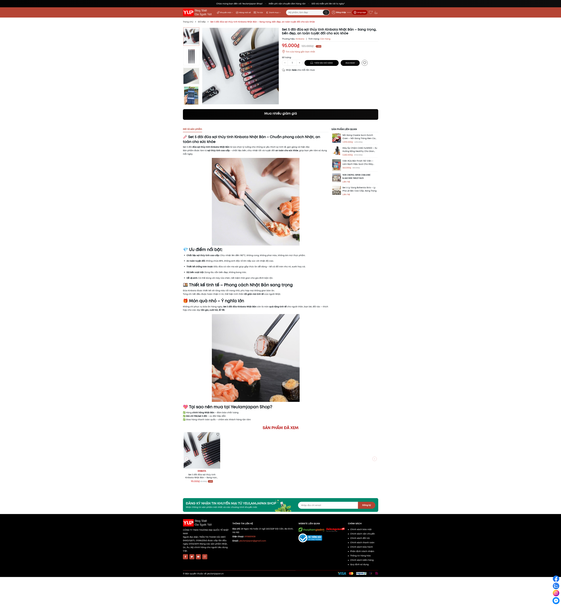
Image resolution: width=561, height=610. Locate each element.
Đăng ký (366, 505)
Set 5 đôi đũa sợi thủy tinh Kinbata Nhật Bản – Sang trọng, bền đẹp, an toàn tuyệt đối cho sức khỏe (201, 476)
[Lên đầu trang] (556, 607)
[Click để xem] (240, 66)
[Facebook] (185, 556)
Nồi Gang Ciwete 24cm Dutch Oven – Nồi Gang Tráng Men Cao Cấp (359, 137)
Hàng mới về (245, 12)
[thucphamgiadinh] (311, 529)
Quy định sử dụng (359, 564)
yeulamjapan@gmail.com (252, 540)
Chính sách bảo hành (361, 546)
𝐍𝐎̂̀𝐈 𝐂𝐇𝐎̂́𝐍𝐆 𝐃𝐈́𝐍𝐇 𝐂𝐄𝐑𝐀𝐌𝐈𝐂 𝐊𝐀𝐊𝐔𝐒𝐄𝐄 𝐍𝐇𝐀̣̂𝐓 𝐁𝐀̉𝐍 (356, 176)
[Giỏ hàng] (376, 12)
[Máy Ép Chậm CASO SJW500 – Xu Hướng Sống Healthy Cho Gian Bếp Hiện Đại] (336, 150)
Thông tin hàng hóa (360, 555)
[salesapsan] (335, 529)
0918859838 (250, 536)
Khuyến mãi (225, 12)
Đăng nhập (341, 12)
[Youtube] (198, 556)
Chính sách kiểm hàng (362, 560)
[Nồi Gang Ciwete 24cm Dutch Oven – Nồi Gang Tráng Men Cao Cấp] (336, 138)
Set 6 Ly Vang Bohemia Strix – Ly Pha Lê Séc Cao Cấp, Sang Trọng (359, 189)
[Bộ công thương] (321, 538)
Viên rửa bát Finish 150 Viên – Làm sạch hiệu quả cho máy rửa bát (357, 162)
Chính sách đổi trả (360, 538)
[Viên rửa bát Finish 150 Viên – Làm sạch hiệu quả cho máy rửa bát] (336, 165)
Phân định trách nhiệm (362, 551)
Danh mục (274, 12)
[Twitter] (191, 556)
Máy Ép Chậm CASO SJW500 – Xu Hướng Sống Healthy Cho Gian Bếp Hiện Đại (359, 149)
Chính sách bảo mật (361, 529)
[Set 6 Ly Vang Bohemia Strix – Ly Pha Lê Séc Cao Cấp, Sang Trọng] (336, 190)
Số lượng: (286, 57)
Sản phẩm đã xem (280, 428)
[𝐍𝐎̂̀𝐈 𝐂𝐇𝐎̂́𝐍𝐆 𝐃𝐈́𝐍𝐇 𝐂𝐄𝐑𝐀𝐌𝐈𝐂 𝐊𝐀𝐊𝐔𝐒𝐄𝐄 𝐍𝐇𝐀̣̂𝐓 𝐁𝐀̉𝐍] (336, 177)
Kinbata (202, 470)
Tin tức (260, 12)
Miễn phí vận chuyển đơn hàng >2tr (287, 3)
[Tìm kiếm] (326, 12)
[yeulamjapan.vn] (198, 12)
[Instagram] (204, 556)
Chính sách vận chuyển (362, 533)
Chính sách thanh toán (362, 542)
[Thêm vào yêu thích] (365, 63)
